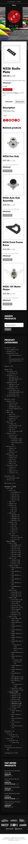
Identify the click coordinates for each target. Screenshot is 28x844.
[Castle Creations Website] (23, 825)
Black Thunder (18, 648)
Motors (9, 433)
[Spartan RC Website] (9, 829)
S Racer (14, 736)
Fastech (11, 457)
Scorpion (11, 418)
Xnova (10, 437)
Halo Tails (12, 373)
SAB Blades (10, 382)
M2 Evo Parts (15, 607)
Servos (8, 454)
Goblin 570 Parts (16, 626)
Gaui (10, 414)
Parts (8, 541)
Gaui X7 (14, 500)
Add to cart (7, 89)
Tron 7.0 (14, 539)
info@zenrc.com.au (14, 840)
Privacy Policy (10, 839)
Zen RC (14, 26)
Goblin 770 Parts (16, 637)
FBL (8, 422)
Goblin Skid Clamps (14, 355)
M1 (12, 507)
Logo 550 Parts (16, 575)
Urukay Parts (15, 690)
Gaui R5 (14, 547)
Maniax (11, 405)
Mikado (11, 503)
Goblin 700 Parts (16, 633)
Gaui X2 (14, 549)
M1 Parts (14, 605)
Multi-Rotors (8, 731)
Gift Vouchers (8, 483)
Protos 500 (14, 594)
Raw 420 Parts (15, 673)
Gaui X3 (14, 494)
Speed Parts (15, 688)
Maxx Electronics (13, 425)
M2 (12, 509)
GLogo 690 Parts (16, 567)
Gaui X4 (14, 496)
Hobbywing (12, 416)
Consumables (10, 349)
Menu (14, 5)
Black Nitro (17, 645)
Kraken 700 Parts (16, 669)
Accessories (8, 347)
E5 (12, 526)
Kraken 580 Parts (16, 665)
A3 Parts (14, 560)
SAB (10, 513)
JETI (10, 450)
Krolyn (20, 839)
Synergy (11, 522)
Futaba (11, 424)
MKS (10, 463)
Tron (10, 533)
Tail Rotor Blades (11, 396)
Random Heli (10, 353)
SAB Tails (11, 386)
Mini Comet (17, 662)
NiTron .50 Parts (16, 711)
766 (13, 524)
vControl (11, 472)
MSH (10, 590)
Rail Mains (12, 377)
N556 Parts (15, 703)
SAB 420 (14, 515)
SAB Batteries (12, 407)
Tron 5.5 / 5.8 (15, 537)
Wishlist (19, 1)
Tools (6, 746)
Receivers (9, 446)
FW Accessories (11, 478)
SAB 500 (14, 517)
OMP (10, 469)
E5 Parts (14, 699)
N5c (13, 532)
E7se (13, 528)
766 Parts (14, 697)
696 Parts (14, 695)
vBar (10, 429)
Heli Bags (9, 351)
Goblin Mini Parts (16, 656)
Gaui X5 (14, 498)
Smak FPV (12, 735)
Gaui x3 (14, 550)
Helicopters (8, 486)
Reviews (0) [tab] (19, 101)
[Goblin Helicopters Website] (5, 820)
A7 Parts (14, 564)
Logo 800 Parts (16, 586)
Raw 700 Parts (15, 680)
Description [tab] (9, 101)
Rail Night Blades (14, 379)
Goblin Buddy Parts (17, 652)
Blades (6, 369)
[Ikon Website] (14, 825)
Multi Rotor (14, 440)
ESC (8, 412)
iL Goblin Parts (18, 684)
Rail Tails (11, 381)
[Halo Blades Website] (14, 820)
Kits (8, 488)
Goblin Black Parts (16, 641)
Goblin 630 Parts (16, 630)
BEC (8, 410)
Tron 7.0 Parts (15, 722)
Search (8, 329)
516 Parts (14, 694)
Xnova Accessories (16, 442)
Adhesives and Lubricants (14, 747)
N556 (13, 530)
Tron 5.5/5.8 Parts (16, 718)
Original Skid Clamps (15, 361)
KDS (10, 501)
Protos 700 (14, 596)
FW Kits (9, 480)
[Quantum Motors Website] (18, 829)
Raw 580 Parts (15, 679)
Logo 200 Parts (16, 571)
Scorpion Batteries (14, 408)
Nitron (13, 535)
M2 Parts (14, 613)
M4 (12, 511)
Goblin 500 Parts (16, 622)
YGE (10, 420)
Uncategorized (8, 753)
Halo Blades (10, 371)
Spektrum (11, 452)
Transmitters (10, 465)
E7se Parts (14, 701)
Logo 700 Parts (16, 582)
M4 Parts (14, 614)
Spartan (11, 427)
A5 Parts (14, 562)
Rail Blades (10, 375)
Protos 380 (14, 592)
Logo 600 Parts (16, 579)
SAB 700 (14, 520)
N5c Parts (14, 705)
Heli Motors (15, 439)
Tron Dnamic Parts (16, 726)
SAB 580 (14, 518)
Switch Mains (12, 390)
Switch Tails (12, 394)
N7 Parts (14, 707)
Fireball (16, 660)
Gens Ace (11, 403)
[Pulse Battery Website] (23, 820)
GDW (10, 461)
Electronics (7, 399)
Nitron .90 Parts (16, 714)
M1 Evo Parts (15, 599)
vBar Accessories (13, 431)
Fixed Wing (8, 476)
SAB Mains (12, 384)
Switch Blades (10, 388)
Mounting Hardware (14, 359)
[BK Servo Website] (5, 825)
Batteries (9, 401)
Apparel (7, 366)
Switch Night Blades (14, 392)
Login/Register (11, 1)
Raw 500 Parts (15, 677)
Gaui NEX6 (15, 492)
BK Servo (11, 456)
